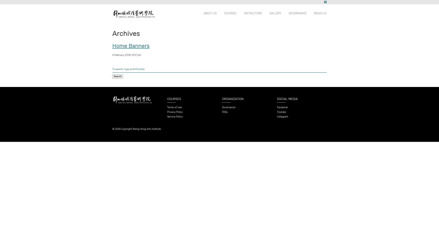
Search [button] (118, 76)
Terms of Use (174, 107)
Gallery (275, 13)
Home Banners (131, 46)
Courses (230, 13)
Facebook (282, 107)
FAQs (225, 112)
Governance (297, 13)
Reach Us (320, 13)
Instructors (253, 13)
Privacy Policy (175, 112)
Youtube (281, 112)
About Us (210, 13)
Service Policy (175, 116)
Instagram (282, 116)
